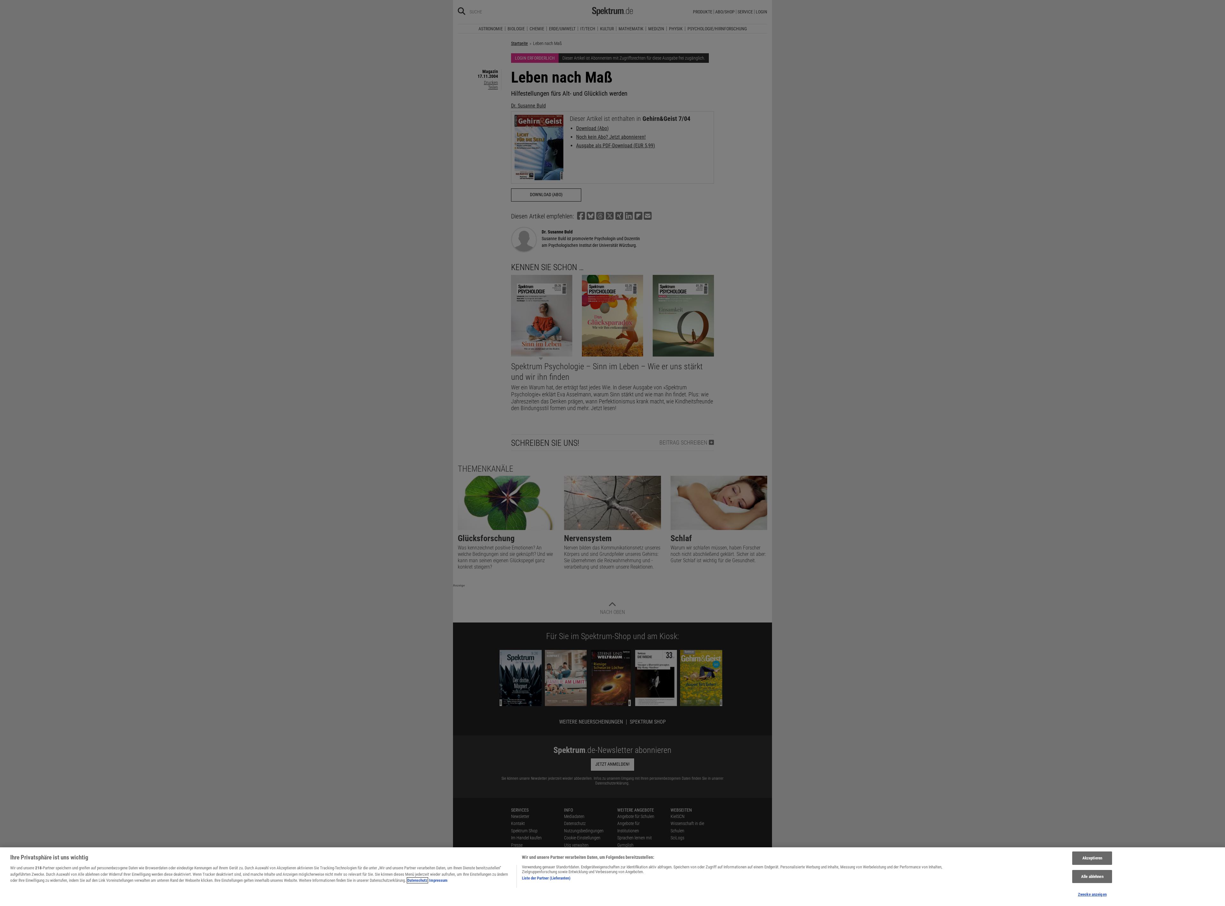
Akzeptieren (1092, 858)
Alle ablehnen (1092, 876)
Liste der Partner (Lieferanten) (546, 878)
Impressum (438, 880)
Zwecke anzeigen (1092, 894)
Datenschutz (417, 880)
